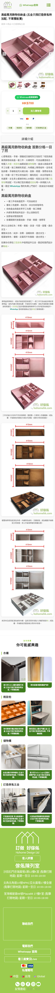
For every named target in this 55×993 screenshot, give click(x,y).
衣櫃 (10, 128)
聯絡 (5, 246)
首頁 (3, 24)
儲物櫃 (29, 128)
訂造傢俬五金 (19, 24)
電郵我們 (27, 946)
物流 (37, 989)
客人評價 (27, 858)
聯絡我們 (27, 923)
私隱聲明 (27, 970)
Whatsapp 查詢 (27, 951)
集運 (29, 989)
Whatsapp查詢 (30, 5)
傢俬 (33, 309)
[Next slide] (50, 54)
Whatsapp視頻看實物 (29, 97)
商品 (9, 24)
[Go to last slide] (4, 54)
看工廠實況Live (27, 959)
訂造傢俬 (18, 242)
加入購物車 (36, 111)
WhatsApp (15, 186)
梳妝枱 (19, 128)
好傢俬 (15, 306)
